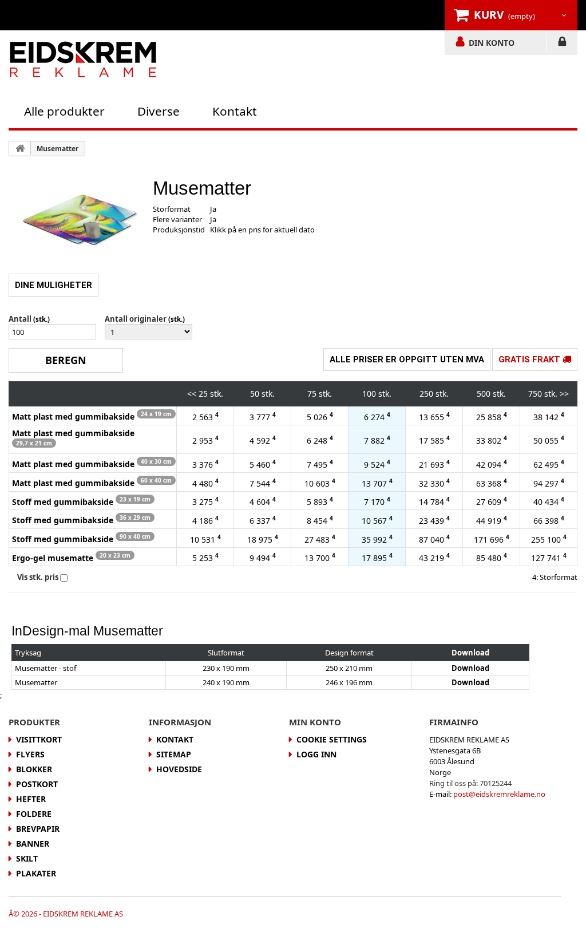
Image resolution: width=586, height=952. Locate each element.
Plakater (36, 873)
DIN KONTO (491, 42)
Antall (20, 319)
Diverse (158, 111)
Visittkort (39, 739)
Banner (32, 843)
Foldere (34, 813)
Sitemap (173, 754)
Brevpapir (38, 828)
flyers (30, 754)
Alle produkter (64, 111)
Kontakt (234, 111)
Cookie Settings (331, 739)
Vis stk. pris (37, 577)
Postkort (37, 784)
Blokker (34, 769)
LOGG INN (562, 43)
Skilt (27, 858)
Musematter (57, 148)
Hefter (31, 798)
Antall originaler (136, 319)
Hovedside (179, 769)
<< (191, 393)
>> (564, 393)
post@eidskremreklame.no (499, 794)
